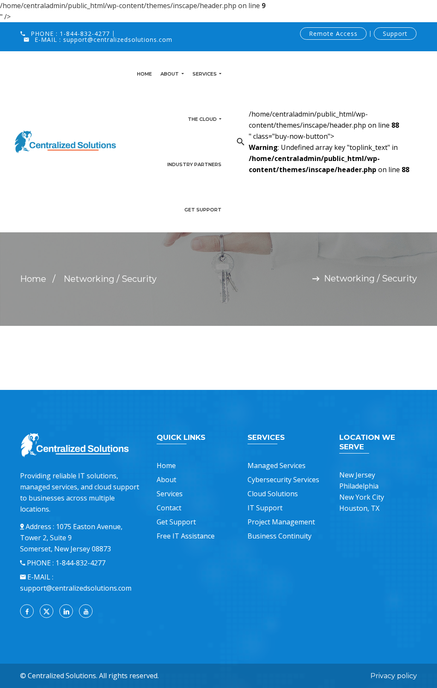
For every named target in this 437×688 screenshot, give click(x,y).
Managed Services (277, 465)
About (170, 74)
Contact (169, 507)
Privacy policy (393, 676)
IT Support (265, 507)
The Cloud (203, 119)
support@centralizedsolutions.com (117, 39)
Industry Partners (194, 164)
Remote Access (333, 33)
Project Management (281, 522)
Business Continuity (280, 536)
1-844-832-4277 (85, 33)
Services (205, 74)
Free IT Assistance (186, 536)
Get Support (202, 210)
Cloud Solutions (273, 493)
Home (144, 74)
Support (395, 33)
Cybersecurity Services (283, 479)
